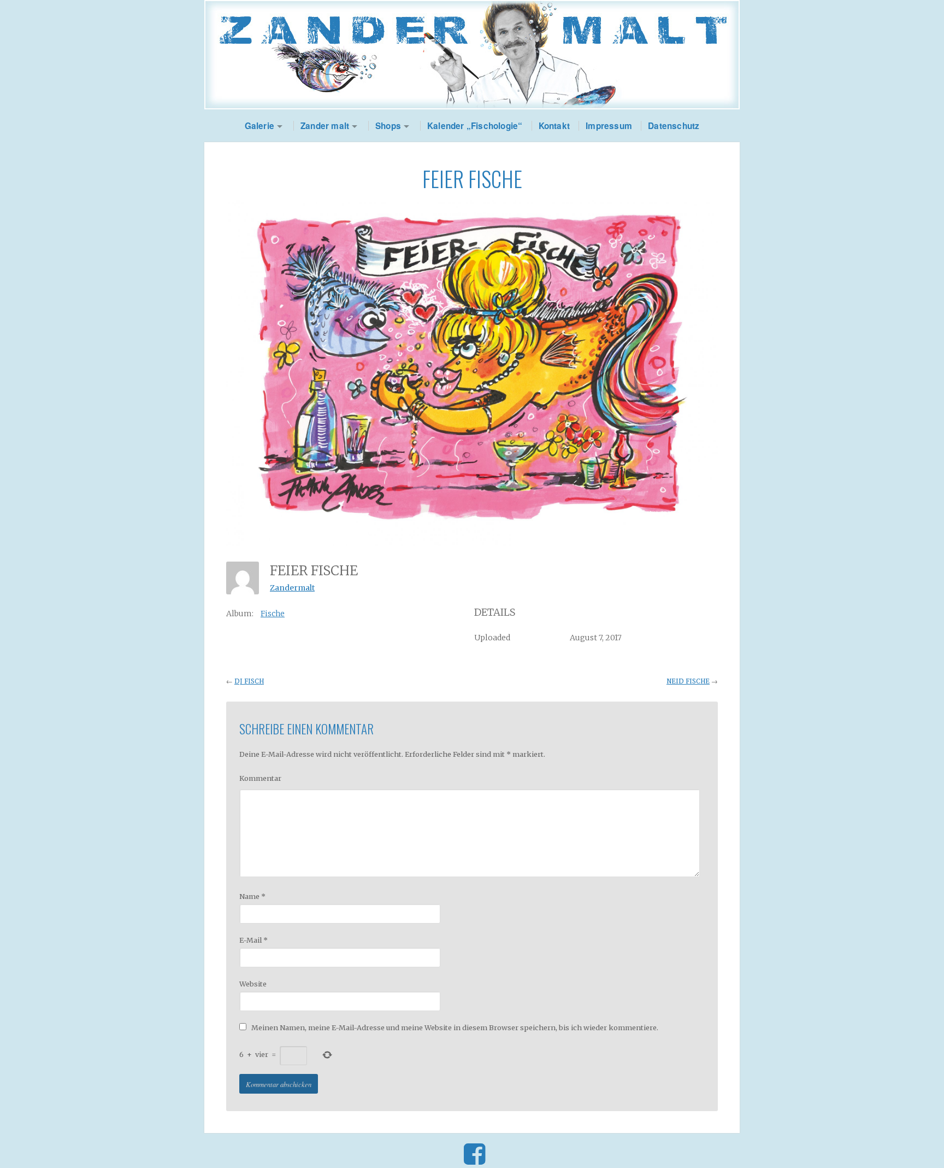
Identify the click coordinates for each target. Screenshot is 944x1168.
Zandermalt (292, 588)
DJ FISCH (249, 681)
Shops (388, 126)
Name (252, 896)
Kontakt (554, 126)
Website (253, 983)
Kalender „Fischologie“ (474, 126)
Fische (273, 613)
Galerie (259, 126)
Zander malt (324, 126)
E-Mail (253, 940)
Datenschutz (673, 126)
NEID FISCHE (688, 681)
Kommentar (260, 778)
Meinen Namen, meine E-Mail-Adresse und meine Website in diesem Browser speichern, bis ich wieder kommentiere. (454, 1027)
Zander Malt (472, 54)
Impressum (609, 126)
